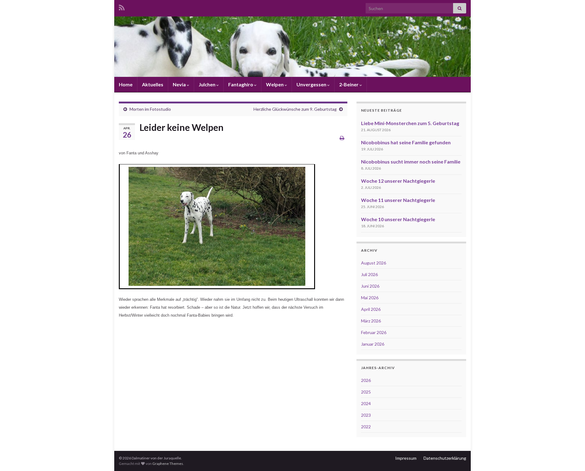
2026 (366, 380)
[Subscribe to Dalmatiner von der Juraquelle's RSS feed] (122, 6)
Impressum (406, 458)
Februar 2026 (373, 332)
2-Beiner (349, 84)
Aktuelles (152, 84)
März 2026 (371, 320)
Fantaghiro (241, 84)
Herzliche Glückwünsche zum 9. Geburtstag (295, 109)
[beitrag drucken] (342, 138)
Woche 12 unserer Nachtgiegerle (398, 181)
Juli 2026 (369, 274)
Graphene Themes (167, 463)
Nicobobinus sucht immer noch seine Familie (410, 161)
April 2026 (371, 309)
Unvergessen (311, 84)
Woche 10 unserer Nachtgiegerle (398, 219)
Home (126, 84)
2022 (366, 426)
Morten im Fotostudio (150, 109)
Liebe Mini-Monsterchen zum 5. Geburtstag (410, 123)
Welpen (275, 84)
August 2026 (373, 262)
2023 (366, 415)
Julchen (207, 84)
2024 (366, 403)
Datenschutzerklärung (445, 458)
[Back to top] (571, 457)
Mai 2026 (369, 297)
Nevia (180, 84)
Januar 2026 (372, 344)
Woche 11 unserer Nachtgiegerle (398, 200)
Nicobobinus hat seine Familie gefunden (406, 142)
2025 (366, 391)
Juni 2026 (370, 286)
